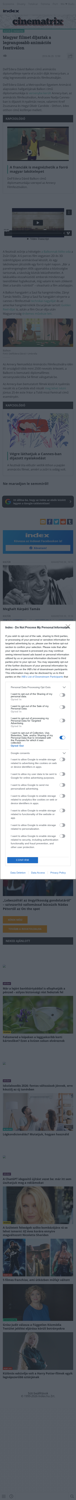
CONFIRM (22, 860)
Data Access (38, 872)
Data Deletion (18, 872)
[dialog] (38, 750)
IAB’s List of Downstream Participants (42, 676)
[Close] (69, 627)
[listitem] (38, 687)
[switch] (62, 695)
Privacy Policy (58, 872)
